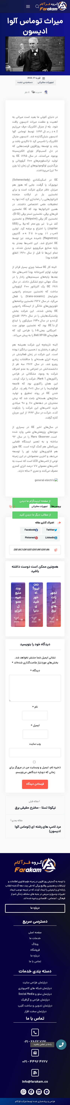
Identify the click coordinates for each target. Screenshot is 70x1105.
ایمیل (35, 726)
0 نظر (27, 92)
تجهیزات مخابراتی (46, 82)
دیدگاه (35, 671)
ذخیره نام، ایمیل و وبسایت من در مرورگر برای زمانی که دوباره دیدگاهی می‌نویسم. (35, 770)
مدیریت (38, 92)
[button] (61, 1044)
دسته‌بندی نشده (25, 82)
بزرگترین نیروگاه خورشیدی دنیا (36, 595)
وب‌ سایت (35, 744)
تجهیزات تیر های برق (53, 602)
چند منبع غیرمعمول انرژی (18, 600)
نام (35, 707)
